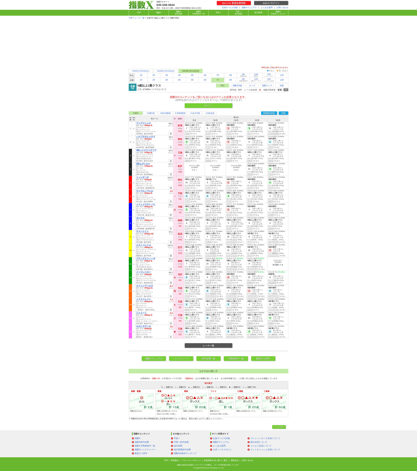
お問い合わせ (282, 7)
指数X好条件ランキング (185, 453)
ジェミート (141, 312)
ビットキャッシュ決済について (265, 449)
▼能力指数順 (165, 113)
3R (166, 75)
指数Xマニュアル (249, 7)
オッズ (252, 85)
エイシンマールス (144, 285)
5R (192, 75)
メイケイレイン (143, 299)
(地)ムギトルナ (143, 163)
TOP (139, 12)
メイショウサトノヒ (145, 204)
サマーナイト (142, 231)
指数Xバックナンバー (145, 449)
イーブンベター (143, 272)
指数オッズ (267, 85)
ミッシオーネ (142, 177)
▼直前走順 (209, 113)
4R (179, 75)
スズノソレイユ (143, 245)
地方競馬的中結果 (182, 449)
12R (282, 75)
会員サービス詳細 (230, 7)
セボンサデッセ (143, 326)
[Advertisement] (208, 43)
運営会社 (235, 460)
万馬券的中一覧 (236, 358)
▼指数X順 (150, 113)
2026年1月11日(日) (165, 71)
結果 (282, 85)
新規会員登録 (233, 3)
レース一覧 (139, 18)
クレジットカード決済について (265, 438)
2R (153, 75)
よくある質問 (267, 7)
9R (243, 75)
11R (269, 75)
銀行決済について (258, 442)
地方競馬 (258, 12)
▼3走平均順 (195, 113)
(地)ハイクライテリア (146, 150)
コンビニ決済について (261, 446)
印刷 (283, 113)
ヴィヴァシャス (143, 123)
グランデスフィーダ (145, 258)
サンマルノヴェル (144, 190)
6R (205, 75)
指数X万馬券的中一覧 (145, 446)
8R (230, 75)
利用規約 (175, 460)
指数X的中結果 (142, 442)
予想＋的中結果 (181, 442)
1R (141, 75)
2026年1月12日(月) (190, 71)
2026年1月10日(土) (140, 71)
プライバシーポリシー (191, 460)
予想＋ (218, 12)
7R (217, 75)
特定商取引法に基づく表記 (216, 460)
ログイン (271, 3)
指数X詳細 (237, 85)
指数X (158, 12)
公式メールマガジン (222, 449)
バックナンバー (181, 358)
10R (256, 75)
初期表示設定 (269, 113)
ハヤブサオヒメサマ (145, 136)
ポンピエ (140, 218)
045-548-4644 (165, 5)
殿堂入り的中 (263, 358)
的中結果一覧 (208, 358)
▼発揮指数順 (180, 113)
